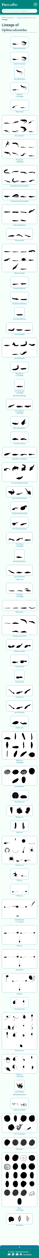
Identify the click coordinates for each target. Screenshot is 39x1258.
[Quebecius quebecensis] (23, 367)
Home (4, 17)
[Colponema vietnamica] (7, 1035)
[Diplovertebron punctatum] (23, 170)
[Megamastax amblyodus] (19, 384)
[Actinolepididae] (23, 467)
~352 (19, 96)
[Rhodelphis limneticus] (7, 1026)
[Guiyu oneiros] (19, 404)
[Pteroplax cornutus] (7, 170)
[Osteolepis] (27, 327)
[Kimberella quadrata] (15, 721)
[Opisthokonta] (32, 904)
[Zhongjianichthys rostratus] (11, 570)
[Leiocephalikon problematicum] (7, 120)
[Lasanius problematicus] (19, 537)
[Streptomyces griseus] (23, 1166)
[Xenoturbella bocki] (32, 745)
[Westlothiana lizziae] (32, 144)
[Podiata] (32, 978)
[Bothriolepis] (19, 491)
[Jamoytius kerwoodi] (27, 537)
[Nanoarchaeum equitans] (7, 1142)
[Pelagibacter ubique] (32, 1175)
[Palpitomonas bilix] (15, 1018)
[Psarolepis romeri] (11, 404)
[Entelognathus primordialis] (7, 452)
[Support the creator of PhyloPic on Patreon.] (27, 1255)
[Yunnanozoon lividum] (7, 620)
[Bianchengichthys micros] (23, 452)
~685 (19, 762)
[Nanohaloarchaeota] (23, 1142)
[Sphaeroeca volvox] (15, 841)
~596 (19, 546)
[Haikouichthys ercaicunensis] (27, 570)
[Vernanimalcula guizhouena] (32, 754)
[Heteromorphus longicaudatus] (19, 690)
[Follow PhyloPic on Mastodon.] (13, 1254)
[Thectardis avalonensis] (11, 810)
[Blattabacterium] (7, 1158)
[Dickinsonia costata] (32, 771)
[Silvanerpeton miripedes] (15, 120)
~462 (19, 413)
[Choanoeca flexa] (32, 841)
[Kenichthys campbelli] (15, 351)
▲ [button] (19, 1247)
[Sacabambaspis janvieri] (15, 522)
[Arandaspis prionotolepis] (23, 522)
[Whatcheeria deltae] (23, 194)
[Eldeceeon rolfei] (23, 120)
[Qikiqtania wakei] (15, 249)
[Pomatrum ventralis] (11, 644)
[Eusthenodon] (15, 297)
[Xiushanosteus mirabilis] (11, 491)
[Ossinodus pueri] (15, 194)
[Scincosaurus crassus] (15, 153)
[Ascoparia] (15, 736)
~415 (19, 376)
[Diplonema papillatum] (7, 1068)
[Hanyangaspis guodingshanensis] (23, 507)
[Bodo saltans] (7, 1059)
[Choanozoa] (32, 850)
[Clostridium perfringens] (15, 1175)
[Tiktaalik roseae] (7, 249)
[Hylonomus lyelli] (7, 129)
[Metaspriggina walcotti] (19, 554)
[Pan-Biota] (11, 1218)
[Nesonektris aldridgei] (19, 675)
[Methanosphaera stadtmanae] (7, 1118)
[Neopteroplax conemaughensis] (32, 170)
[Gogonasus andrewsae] (19, 327)
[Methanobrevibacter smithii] (15, 1118)
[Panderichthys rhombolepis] (15, 282)
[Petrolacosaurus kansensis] (15, 88)
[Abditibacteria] (15, 1166)
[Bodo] (32, 1059)
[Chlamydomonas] (19, 1044)
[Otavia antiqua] (27, 810)
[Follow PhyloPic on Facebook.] (21, 1254)
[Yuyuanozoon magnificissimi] (19, 644)
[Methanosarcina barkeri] (23, 1118)
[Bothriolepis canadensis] (27, 491)
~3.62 (19, 1076)
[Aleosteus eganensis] (32, 467)
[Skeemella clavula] (11, 690)
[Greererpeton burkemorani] (7, 179)
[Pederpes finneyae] (7, 194)
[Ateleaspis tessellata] (15, 507)
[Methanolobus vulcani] (11, 1127)
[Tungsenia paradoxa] (7, 343)
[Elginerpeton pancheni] (19, 234)
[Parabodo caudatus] (32, 1068)
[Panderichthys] (23, 282)
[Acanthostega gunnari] (7, 209)
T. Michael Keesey (21, 1252)
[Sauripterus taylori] (15, 343)
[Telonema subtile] (32, 1018)
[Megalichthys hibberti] (11, 327)
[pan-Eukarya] (19, 1085)
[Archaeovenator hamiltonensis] (19, 72)
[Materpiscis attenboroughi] (15, 467)
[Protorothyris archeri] (23, 105)
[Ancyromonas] (23, 1002)
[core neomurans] (27, 1127)
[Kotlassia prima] (15, 129)
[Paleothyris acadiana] (15, 105)
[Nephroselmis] (23, 1035)
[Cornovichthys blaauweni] (11, 537)
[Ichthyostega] (23, 218)
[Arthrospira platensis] (7, 1175)
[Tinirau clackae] (19, 312)
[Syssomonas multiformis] (15, 889)
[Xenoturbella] (23, 754)
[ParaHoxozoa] (23, 795)
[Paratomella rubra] (7, 754)
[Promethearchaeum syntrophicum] (15, 1103)
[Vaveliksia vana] (23, 826)
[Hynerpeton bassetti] (11, 234)
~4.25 (19, 1210)
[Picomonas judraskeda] (32, 1026)
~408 (19, 162)
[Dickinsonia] (7, 771)
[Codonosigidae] (19, 858)
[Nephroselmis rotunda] (23, 1026)
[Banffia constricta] (27, 690)
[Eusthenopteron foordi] (23, 297)
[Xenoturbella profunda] (23, 745)
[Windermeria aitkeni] (15, 780)
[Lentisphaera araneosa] (23, 1175)
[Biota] (23, 1158)
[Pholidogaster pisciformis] (15, 170)
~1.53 (19, 922)
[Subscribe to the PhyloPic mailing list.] (9, 1254)
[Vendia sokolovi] (23, 780)
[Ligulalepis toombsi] (15, 421)
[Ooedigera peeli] (23, 660)
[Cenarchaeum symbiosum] (19, 1127)
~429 (19, 393)
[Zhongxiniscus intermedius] (11, 588)
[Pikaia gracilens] (7, 605)
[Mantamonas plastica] (7, 978)
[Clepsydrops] (15, 42)
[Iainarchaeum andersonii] (32, 1142)
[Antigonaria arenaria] (32, 736)
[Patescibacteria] (7, 1184)
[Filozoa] (23, 874)
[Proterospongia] (11, 858)
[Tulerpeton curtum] (32, 179)
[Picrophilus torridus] (32, 1118)
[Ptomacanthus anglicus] (15, 437)
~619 (19, 597)
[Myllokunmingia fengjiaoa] (19, 570)
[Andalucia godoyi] (23, 1059)
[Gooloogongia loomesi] (23, 351)
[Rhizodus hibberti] (32, 343)
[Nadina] (7, 745)
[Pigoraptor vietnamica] (15, 874)
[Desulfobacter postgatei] (32, 1192)
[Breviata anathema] (7, 930)
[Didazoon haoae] (27, 644)
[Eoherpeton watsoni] (23, 179)
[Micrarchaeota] (15, 1142)
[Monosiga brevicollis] (7, 841)
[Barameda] (23, 343)
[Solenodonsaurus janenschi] (23, 144)
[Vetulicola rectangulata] (15, 660)
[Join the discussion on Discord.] (17, 1254)
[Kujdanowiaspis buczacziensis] (7, 467)
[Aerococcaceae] (15, 1158)
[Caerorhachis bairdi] (15, 144)
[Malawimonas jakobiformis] (15, 1002)
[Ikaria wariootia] (7, 736)
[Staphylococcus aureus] (32, 1166)
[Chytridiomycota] (15, 904)
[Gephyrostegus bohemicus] (7, 153)
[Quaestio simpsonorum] (15, 795)
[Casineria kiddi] (7, 144)
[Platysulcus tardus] (23, 1018)
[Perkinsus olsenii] (15, 1026)
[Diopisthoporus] (23, 736)
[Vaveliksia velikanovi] (15, 826)
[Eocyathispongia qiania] (19, 810)
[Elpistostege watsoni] (23, 249)
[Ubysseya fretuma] (7, 1018)
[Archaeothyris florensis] (23, 42)
